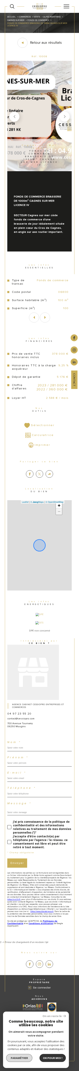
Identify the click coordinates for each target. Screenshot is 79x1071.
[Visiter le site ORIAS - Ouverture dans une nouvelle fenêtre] (33, 1007)
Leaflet (25, 501)
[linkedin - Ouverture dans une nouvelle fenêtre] (74, 361)
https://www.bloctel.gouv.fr (41, 911)
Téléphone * (21, 788)
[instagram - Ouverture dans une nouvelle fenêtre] (74, 349)
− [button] (59, 511)
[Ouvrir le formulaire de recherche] (12, 6)
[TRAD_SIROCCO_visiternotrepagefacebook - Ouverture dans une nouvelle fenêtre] (29, 964)
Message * (19, 803)
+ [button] (59, 505)
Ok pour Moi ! (52, 1058)
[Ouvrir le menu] (66, 6)
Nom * (14, 742)
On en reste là (52, 1016)
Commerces (25, 17)
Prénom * (18, 757)
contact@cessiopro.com (20, 718)
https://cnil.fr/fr (14, 899)
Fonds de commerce (38, 20)
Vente (37, 17)
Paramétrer (19, 1058)
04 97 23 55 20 (19, 713)
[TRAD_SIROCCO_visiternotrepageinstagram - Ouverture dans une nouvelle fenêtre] (39, 964)
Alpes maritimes (52, 17)
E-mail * (16, 772)
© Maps (37, 501)
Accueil (11, 17)
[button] (65, 117)
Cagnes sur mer (15, 20)
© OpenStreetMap (54, 501)
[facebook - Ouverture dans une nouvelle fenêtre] (74, 337)
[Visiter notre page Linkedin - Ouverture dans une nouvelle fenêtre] (49, 964)
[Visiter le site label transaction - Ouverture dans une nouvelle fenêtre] (51, 1007)
